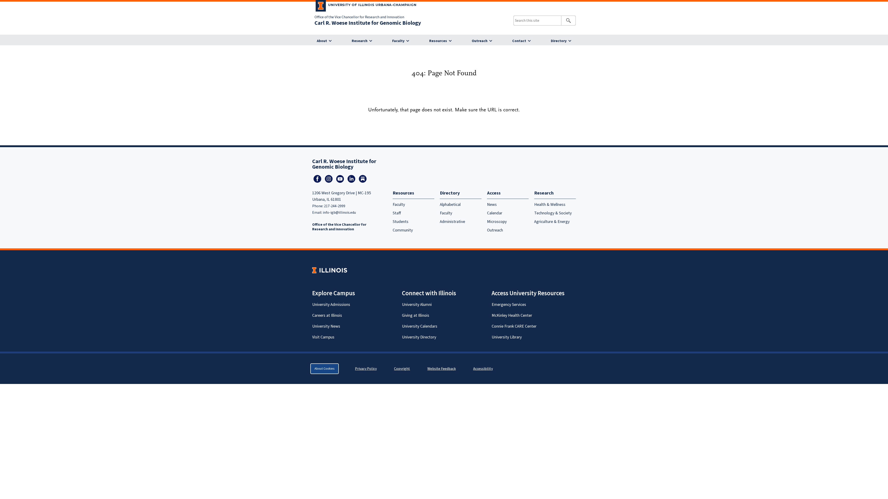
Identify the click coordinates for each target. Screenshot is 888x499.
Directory (559, 40)
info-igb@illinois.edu (339, 212)
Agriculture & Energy (552, 222)
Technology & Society (553, 213)
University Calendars (419, 326)
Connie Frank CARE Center (514, 326)
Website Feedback (442, 368)
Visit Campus (323, 337)
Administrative (452, 222)
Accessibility (483, 368)
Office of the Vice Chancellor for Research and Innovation (359, 17)
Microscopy (497, 222)
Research (359, 40)
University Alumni (417, 304)
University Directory (419, 337)
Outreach (479, 40)
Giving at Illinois (415, 315)
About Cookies (324, 368)
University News (326, 326)
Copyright (402, 368)
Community (403, 230)
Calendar (494, 213)
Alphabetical (450, 204)
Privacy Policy (366, 368)
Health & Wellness (549, 204)
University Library (507, 337)
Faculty (398, 40)
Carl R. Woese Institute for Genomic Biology (367, 23)
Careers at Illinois (327, 315)
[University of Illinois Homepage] (329, 270)
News (492, 204)
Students (400, 222)
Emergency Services (509, 304)
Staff (397, 213)
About (322, 40)
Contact (519, 40)
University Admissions (331, 304)
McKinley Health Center (512, 315)
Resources (438, 40)
